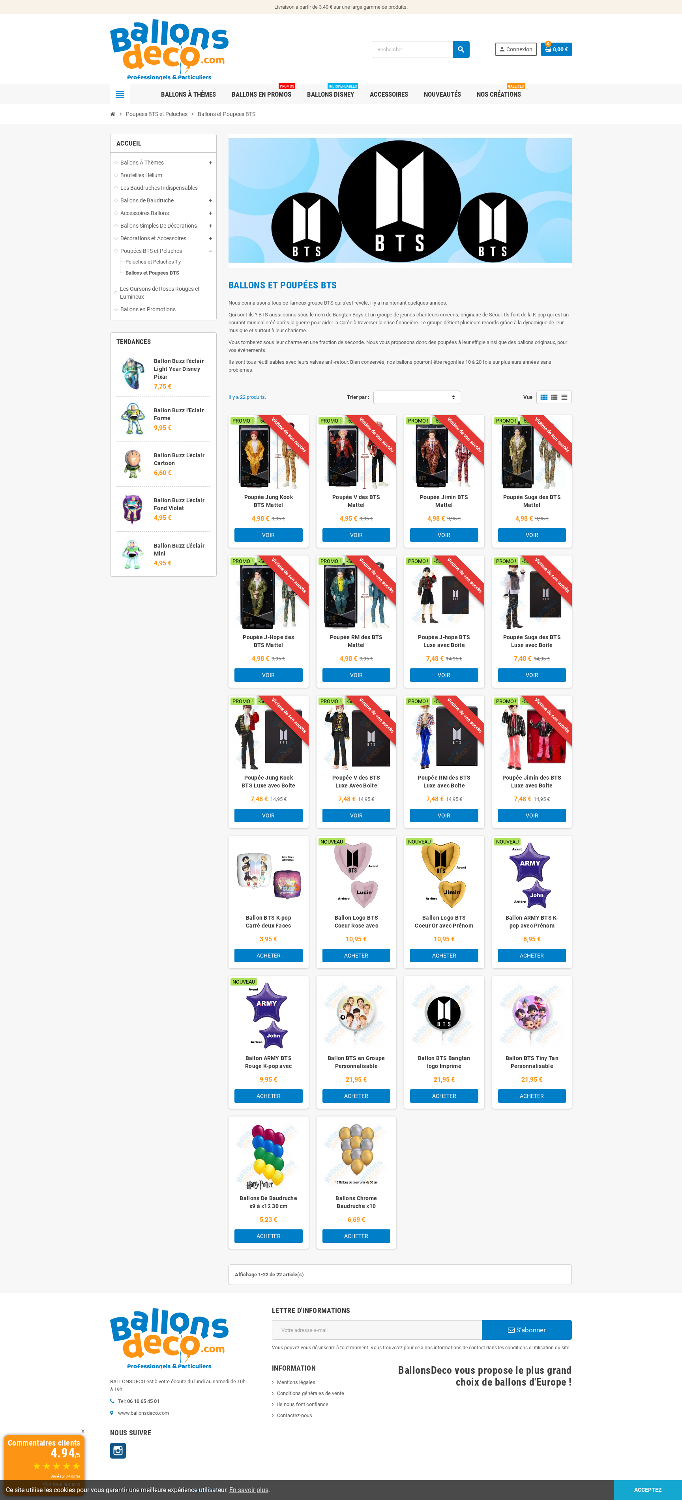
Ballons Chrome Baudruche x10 (356, 1202)
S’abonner (530, 1330)
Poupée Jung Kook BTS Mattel (268, 501)
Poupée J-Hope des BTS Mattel (268, 641)
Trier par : (358, 397)
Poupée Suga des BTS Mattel (532, 501)
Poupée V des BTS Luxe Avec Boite (356, 781)
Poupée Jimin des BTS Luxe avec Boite (532, 781)
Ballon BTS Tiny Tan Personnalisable (532, 1062)
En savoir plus (248, 1490)
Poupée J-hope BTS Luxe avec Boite (444, 641)
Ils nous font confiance (302, 1404)
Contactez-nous (294, 1415)
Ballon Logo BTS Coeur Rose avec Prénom (356, 926)
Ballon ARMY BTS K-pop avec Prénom (532, 922)
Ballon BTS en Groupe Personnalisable (356, 1062)
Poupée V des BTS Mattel (356, 501)
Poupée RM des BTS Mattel (356, 641)
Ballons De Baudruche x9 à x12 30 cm (268, 1202)
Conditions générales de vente (310, 1393)
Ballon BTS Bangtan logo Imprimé (444, 1062)
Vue (527, 397)
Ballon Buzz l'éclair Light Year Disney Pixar (179, 369)
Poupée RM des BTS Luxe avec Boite (444, 781)
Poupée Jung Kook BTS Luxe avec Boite (268, 781)
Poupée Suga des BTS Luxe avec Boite (532, 641)
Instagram (118, 1451)
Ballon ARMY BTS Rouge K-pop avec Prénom (268, 1066)
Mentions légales (296, 1382)
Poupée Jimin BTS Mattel (444, 501)
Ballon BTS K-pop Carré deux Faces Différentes (268, 926)
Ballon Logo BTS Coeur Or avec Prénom (444, 922)
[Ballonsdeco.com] (169, 49)
